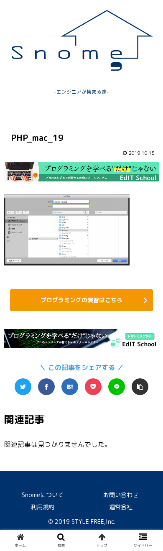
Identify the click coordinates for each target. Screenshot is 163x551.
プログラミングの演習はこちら (81, 300)
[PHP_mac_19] (69, 386)
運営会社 (120, 507)
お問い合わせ (120, 495)
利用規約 (42, 507)
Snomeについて (43, 495)
